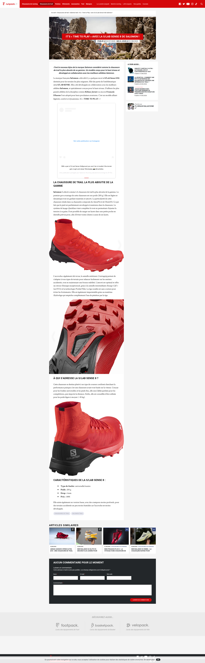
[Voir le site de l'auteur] (135, 108)
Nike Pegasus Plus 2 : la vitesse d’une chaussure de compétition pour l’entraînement (115, 551)
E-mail (82, 574)
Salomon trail (74, 12)
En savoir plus (149, 660)
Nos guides (137, 4)
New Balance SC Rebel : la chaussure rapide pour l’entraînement (141, 550)
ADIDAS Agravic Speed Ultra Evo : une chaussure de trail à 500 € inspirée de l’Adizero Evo (61, 551)
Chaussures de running (30, 4)
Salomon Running (85, 173)
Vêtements (66, 4)
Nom (55, 574)
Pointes (57, 4)
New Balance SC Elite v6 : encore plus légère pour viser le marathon (87, 550)
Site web (109, 574)
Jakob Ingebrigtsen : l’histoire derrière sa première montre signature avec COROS (145, 91)
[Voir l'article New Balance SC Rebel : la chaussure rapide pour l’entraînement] (143, 536)
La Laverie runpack (103, 4)
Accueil (53, 12)
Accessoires (75, 4)
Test (82, 4)
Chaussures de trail (46, 4)
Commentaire (58, 583)
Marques (89, 4)
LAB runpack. (127, 4)
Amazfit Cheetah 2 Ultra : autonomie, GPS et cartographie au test (144, 70)
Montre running (116, 4)
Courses (145, 4)
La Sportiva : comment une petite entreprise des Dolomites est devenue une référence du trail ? (144, 80)
